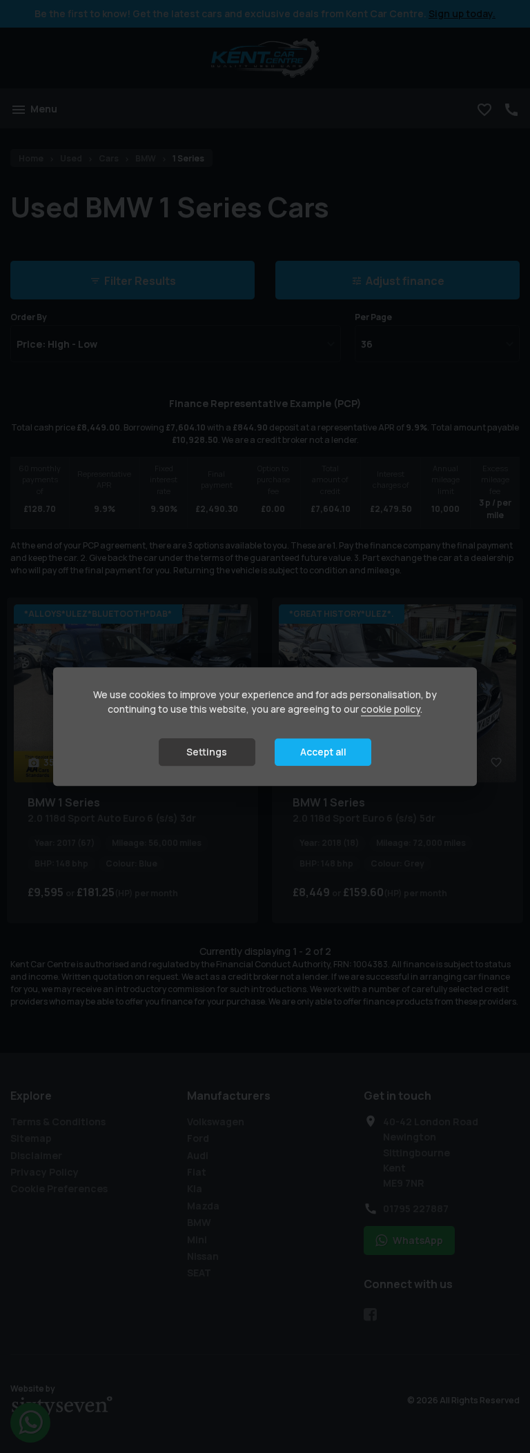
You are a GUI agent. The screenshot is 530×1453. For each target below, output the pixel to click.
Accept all (323, 751)
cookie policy (390, 708)
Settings (206, 751)
